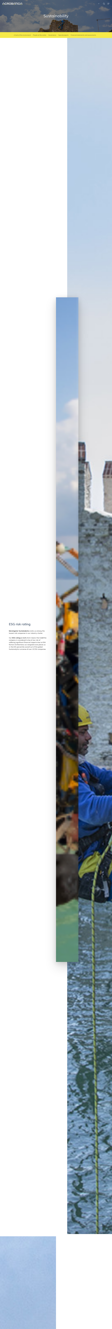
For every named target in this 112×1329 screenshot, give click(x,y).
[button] (108, 4)
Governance (52, 35)
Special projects (63, 35)
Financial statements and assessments (83, 35)
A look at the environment (22, 35)
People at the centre (39, 35)
